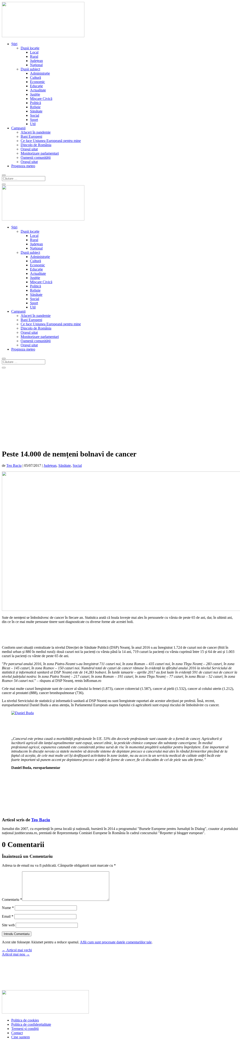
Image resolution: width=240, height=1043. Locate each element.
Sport (34, 120)
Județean (36, 61)
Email (7, 916)
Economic (37, 82)
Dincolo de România (36, 145)
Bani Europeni (31, 136)
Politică (35, 103)
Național (36, 65)
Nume (8, 908)
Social (34, 115)
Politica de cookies (25, 1020)
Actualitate (38, 90)
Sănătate (36, 111)
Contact (17, 1033)
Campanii (18, 128)
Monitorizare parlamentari (40, 153)
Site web (8, 925)
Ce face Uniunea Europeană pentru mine (51, 141)
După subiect (30, 69)
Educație (36, 86)
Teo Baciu (14, 465)
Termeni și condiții (25, 1029)
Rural (34, 56)
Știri (14, 44)
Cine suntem (20, 1037)
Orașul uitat (29, 149)
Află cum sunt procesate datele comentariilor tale (116, 942)
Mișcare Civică (41, 99)
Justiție (35, 94)
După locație (30, 48)
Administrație (40, 73)
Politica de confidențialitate (31, 1024)
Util (33, 124)
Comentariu (12, 900)
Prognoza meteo (23, 166)
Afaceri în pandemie (36, 132)
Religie (35, 107)
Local (34, 52)
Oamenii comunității (36, 157)
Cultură (35, 78)
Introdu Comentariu (17, 934)
